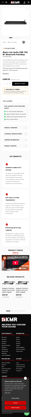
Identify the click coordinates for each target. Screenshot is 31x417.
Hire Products (5, 370)
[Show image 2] (14, 37)
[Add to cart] (13, 284)
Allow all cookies (15, 407)
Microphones (5, 349)
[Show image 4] (18, 37)
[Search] (6, 2)
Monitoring (4, 353)
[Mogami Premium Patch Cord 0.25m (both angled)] (8, 283)
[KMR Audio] (15, 2)
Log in (17, 362)
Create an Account (20, 364)
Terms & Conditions (20, 349)
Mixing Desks (5, 351)
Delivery (18, 341)
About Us (4, 364)
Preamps (4, 343)
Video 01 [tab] (15, 252)
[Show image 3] (16, 37)
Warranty (18, 343)
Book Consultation (6, 362)
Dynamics (4, 339)
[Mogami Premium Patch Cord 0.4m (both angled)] (22, 283)
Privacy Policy (19, 351)
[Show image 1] (10, 37)
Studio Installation (20, 347)
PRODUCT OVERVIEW (10, 127)
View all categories (6, 355)
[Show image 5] (21, 37)
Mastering (4, 347)
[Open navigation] (2, 2)
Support (18, 345)
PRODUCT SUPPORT (10, 146)
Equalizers (4, 341)
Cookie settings (15, 398)
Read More (6, 73)
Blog (3, 366)
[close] (25, 378)
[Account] (24, 2)
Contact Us (4, 372)
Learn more (7, 392)
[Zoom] (27, 8)
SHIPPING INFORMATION (11, 140)
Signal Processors (6, 345)
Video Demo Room (6, 368)
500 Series (4, 337)
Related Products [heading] (15, 277)
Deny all (15, 403)
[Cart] (28, 2)
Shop (4, 42)
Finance (18, 339)
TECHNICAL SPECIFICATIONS (13, 134)
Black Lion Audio (12, 42)
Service (18, 337)
